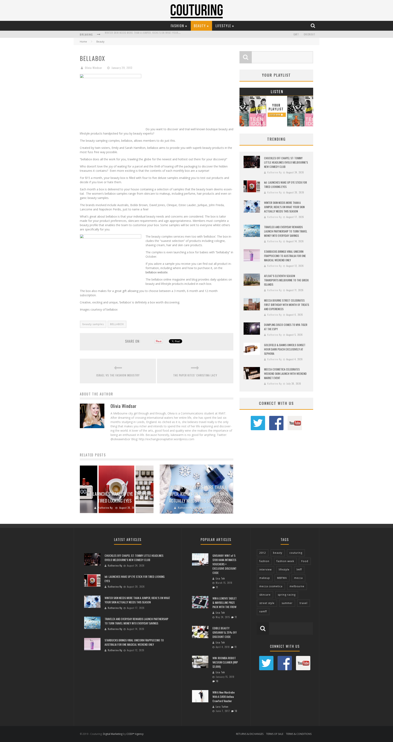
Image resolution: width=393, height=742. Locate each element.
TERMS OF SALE (274, 734)
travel (303, 603)
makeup (264, 578)
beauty (277, 553)
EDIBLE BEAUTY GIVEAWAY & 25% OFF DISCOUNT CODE (224, 632)
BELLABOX (117, 324)
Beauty (200, 25)
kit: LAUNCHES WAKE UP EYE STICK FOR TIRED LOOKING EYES (118, 497)
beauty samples (93, 324)
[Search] (313, 25)
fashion (264, 561)
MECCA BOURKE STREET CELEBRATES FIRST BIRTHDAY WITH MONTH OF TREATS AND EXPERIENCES (286, 304)
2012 (262, 553)
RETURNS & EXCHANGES (249, 734)
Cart (296, 34)
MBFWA (282, 578)
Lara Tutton (222, 706)
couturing (295, 553)
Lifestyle (223, 25)
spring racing (287, 594)
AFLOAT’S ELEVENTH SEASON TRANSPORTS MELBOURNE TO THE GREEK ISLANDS (286, 280)
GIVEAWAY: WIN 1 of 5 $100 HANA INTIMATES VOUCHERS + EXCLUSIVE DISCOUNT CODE (224, 564)
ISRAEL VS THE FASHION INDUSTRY (118, 375)
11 (217, 587)
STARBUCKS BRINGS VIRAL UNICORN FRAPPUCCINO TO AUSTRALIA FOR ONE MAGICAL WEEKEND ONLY (285, 255)
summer (287, 603)
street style (266, 603)
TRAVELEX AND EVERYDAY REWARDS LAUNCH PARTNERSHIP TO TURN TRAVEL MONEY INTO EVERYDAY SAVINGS (163, 34)
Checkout (309, 34)
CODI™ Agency (134, 734)
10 (217, 681)
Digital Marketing (112, 734)
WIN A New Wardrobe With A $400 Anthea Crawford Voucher (223, 696)
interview (265, 569)
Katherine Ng (105, 507)
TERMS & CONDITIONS (299, 734)
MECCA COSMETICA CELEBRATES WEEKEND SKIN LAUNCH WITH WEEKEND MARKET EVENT (285, 373)
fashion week (285, 561)
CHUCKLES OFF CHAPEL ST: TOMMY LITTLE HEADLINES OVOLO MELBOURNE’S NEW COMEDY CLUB (286, 162)
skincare (265, 594)
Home (83, 41)
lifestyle (284, 569)
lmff (299, 569)
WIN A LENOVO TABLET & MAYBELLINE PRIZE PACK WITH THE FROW (224, 602)
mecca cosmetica (270, 586)
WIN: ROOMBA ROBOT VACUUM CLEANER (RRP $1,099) (225, 662)
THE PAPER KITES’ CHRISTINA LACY (195, 375)
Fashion (177, 25)
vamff (263, 611)
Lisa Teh (220, 578)
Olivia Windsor (93, 68)
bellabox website (157, 272)
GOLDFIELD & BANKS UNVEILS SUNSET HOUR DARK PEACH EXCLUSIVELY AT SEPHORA (284, 349)
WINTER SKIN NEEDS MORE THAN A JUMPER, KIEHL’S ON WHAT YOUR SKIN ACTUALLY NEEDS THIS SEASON (196, 494)
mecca (298, 578)
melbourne (297, 586)
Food (304, 561)
